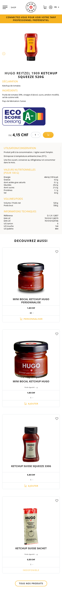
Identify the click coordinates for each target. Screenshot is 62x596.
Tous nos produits (31, 583)
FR (55, 7)
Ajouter (32, 403)
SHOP (13, 7)
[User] (50, 7)
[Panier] (44, 7)
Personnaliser (33, 318)
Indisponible (31, 570)
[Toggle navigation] (5, 7)
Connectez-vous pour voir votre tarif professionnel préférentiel (31, 19)
